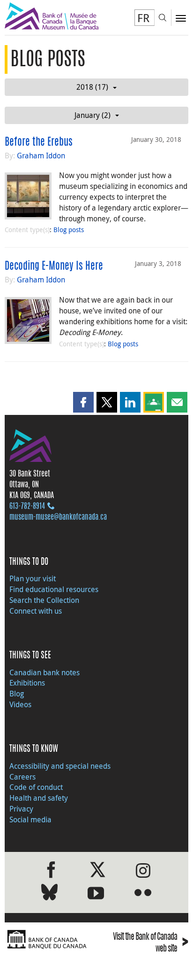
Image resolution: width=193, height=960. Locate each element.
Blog (16, 693)
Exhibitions (27, 683)
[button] (83, 402)
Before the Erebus (39, 142)
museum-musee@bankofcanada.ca (58, 517)
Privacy (21, 809)
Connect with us (35, 611)
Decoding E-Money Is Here (54, 266)
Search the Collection (44, 600)
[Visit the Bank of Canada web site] (48, 939)
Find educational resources (53, 589)
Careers (22, 777)
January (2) (92, 115)
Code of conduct (36, 787)
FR (143, 17)
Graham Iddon (41, 155)
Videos (20, 704)
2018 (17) (92, 87)
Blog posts (68, 229)
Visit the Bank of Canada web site (150, 943)
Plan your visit (32, 578)
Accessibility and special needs (60, 766)
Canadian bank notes (44, 672)
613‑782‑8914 (27, 506)
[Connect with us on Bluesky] (49, 894)
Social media (30, 819)
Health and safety (38, 798)
